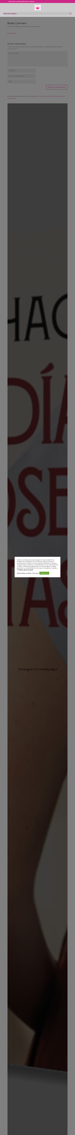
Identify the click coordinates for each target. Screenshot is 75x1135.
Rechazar (35, 573)
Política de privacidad (25, 570)
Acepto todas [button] (44, 573)
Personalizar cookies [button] (24, 573)
